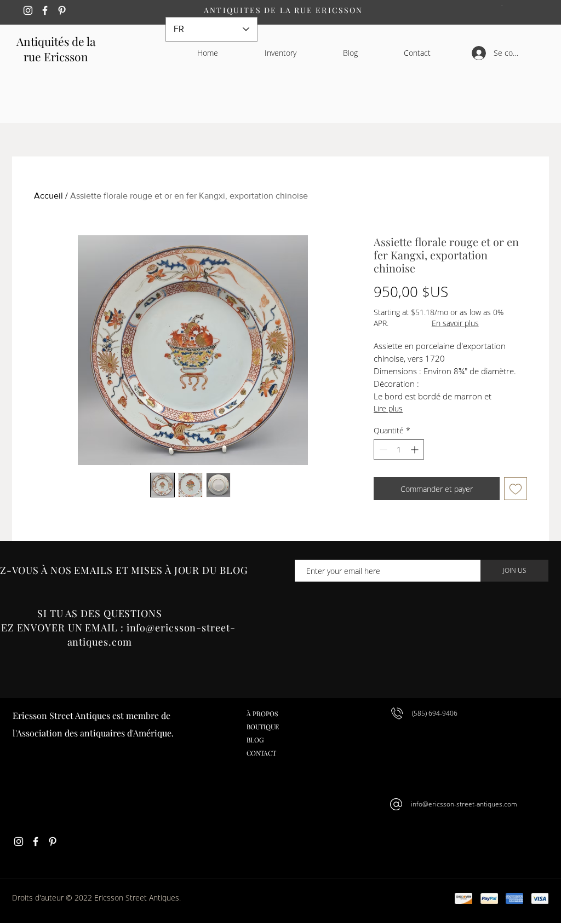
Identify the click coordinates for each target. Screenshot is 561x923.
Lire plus (388, 408)
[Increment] (415, 449)
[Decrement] (382, 449)
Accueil (48, 195)
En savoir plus (455, 323)
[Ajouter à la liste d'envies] (515, 488)
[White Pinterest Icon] (62, 10)
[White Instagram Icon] (28, 10)
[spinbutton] (399, 449)
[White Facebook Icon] (45, 10)
